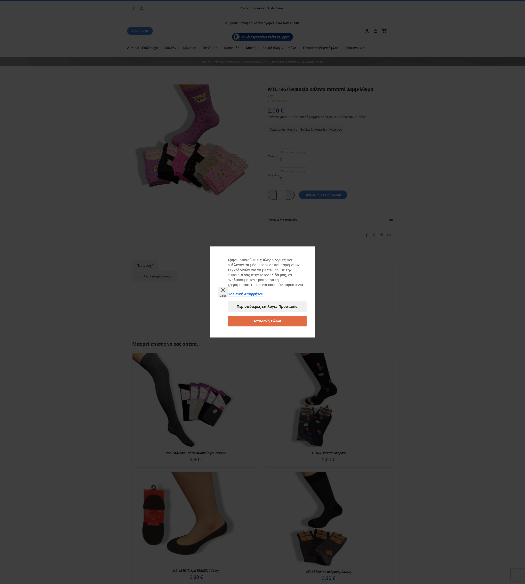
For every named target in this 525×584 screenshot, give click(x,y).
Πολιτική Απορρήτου (245, 294)
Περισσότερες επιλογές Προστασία (267, 307)
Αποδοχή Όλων (267, 321)
